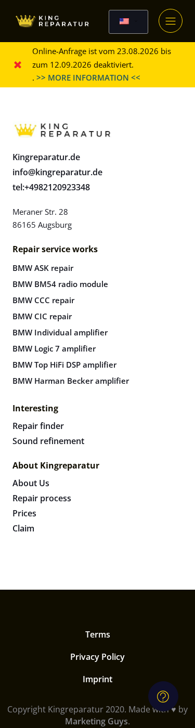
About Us (30, 483)
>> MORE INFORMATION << (88, 77)
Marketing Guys (96, 721)
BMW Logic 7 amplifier (54, 348)
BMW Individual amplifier (60, 332)
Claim (23, 528)
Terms (97, 634)
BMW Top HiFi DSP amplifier (64, 364)
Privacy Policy (97, 656)
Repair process (41, 498)
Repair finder (38, 426)
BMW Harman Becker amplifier (70, 380)
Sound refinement (48, 441)
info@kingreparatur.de (57, 172)
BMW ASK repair (42, 268)
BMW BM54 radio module (60, 284)
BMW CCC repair (43, 300)
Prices (24, 513)
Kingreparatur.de (46, 157)
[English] (128, 21)
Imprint (97, 679)
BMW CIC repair (42, 316)
